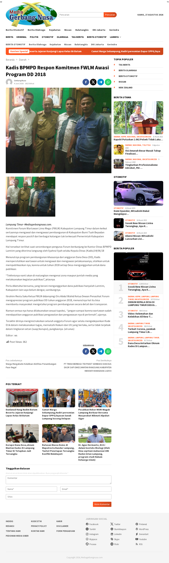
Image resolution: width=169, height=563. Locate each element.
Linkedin (118, 534)
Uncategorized (144, 137)
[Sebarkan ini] (86, 82)
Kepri (123, 137)
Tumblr (92, 529)
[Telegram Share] (100, 82)
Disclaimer (62, 526)
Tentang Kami (13, 531)
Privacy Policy (39, 526)
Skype (116, 539)
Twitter (117, 524)
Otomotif (118, 208)
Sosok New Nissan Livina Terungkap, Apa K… (139, 225)
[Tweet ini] (93, 82)
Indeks (9, 521)
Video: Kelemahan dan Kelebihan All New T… (140, 315)
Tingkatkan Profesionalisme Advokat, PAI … (141, 166)
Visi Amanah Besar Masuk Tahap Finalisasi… (143, 152)
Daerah (117, 137)
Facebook (93, 524)
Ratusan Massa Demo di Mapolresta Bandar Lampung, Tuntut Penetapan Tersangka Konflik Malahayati (58, 449)
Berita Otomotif (128, 76)
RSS (140, 544)
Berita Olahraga (128, 70)
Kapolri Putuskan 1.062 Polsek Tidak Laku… (138, 139)
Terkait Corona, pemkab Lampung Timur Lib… (141, 331)
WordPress (144, 529)
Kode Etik (36, 521)
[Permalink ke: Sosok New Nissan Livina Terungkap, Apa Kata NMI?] (138, 266)
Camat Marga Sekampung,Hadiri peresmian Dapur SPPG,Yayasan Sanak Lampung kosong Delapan (58, 414)
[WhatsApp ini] (108, 82)
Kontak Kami (38, 531)
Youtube (143, 539)
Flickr (116, 544)
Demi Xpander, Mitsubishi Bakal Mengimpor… (131, 212)
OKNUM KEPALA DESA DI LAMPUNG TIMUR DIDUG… (142, 304)
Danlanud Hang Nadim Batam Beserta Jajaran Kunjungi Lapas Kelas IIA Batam (21, 412)
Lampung (145, 296)
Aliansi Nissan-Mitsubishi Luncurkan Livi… (139, 237)
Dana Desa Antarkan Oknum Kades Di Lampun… (143, 345)
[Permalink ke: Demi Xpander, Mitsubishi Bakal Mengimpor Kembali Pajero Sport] (138, 193)
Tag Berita (124, 64)
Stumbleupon (120, 529)
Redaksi (10, 526)
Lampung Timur (142, 323)
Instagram (94, 534)
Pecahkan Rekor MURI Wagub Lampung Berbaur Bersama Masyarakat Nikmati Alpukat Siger (94, 414)
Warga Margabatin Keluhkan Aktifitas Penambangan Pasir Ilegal (31, 364)
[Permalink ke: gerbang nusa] (9, 81)
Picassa (92, 544)
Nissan (122, 81)
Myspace (93, 539)
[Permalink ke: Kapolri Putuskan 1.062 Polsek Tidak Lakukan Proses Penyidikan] (138, 117)
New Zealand (126, 87)
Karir (59, 521)
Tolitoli (146, 145)
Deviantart (143, 534)
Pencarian (110, 14)
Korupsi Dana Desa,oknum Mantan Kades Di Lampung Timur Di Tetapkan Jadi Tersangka (20, 449)
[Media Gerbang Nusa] (31, 14)
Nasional (131, 137)
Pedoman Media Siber (17, 535)
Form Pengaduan (65, 531)
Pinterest (143, 524)
